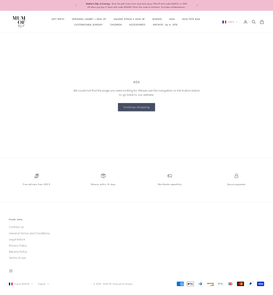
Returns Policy (18, 252)
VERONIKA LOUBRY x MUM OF (89, 19)
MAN (172, 19)
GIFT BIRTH (58, 19)
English (42, 283)
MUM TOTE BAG (191, 19)
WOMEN (157, 19)
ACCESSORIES (137, 24)
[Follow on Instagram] (11, 271)
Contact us (16, 227)
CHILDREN (116, 24)
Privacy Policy (18, 245)
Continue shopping (136, 107)
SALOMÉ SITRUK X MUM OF (129, 19)
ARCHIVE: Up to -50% (165, 24)
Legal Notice (17, 239)
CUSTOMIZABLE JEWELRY (88, 24)
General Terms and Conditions (29, 233)
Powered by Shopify (123, 283)
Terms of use (17, 258)
